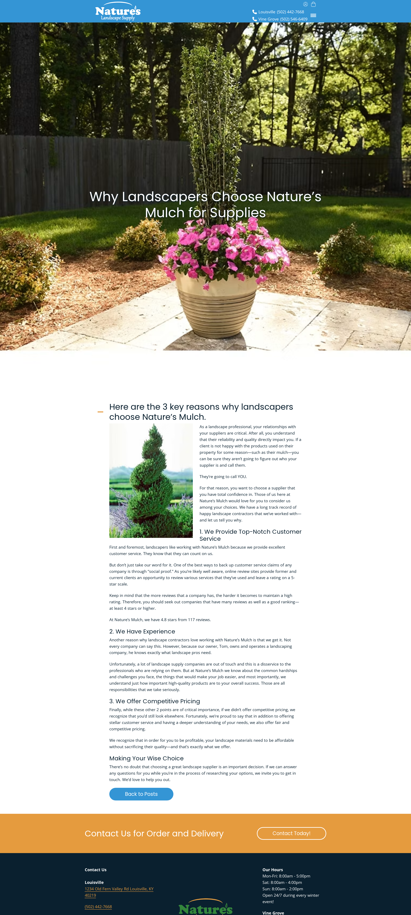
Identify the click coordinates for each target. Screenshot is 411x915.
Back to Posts (149, 794)
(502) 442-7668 (98, 906)
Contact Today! (299, 833)
